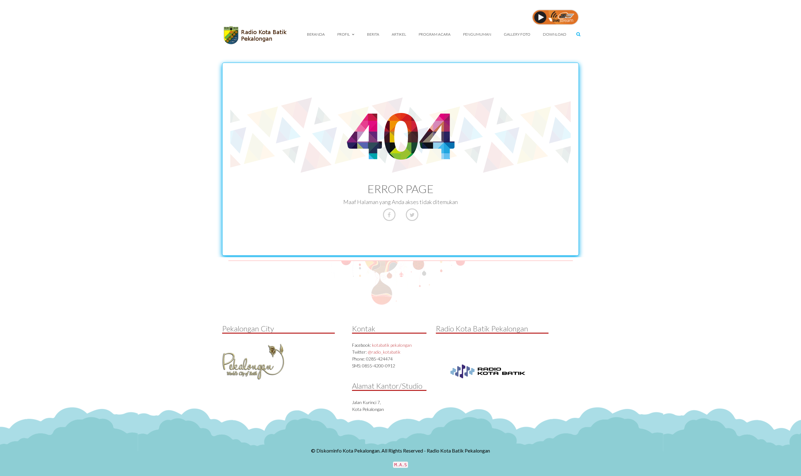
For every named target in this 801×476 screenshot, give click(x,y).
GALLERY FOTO (517, 34)
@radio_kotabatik (384, 352)
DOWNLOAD (554, 34)
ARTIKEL (399, 34)
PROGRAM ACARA (435, 34)
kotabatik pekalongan (392, 345)
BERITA (373, 34)
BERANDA (316, 34)
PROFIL (343, 34)
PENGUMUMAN (477, 34)
